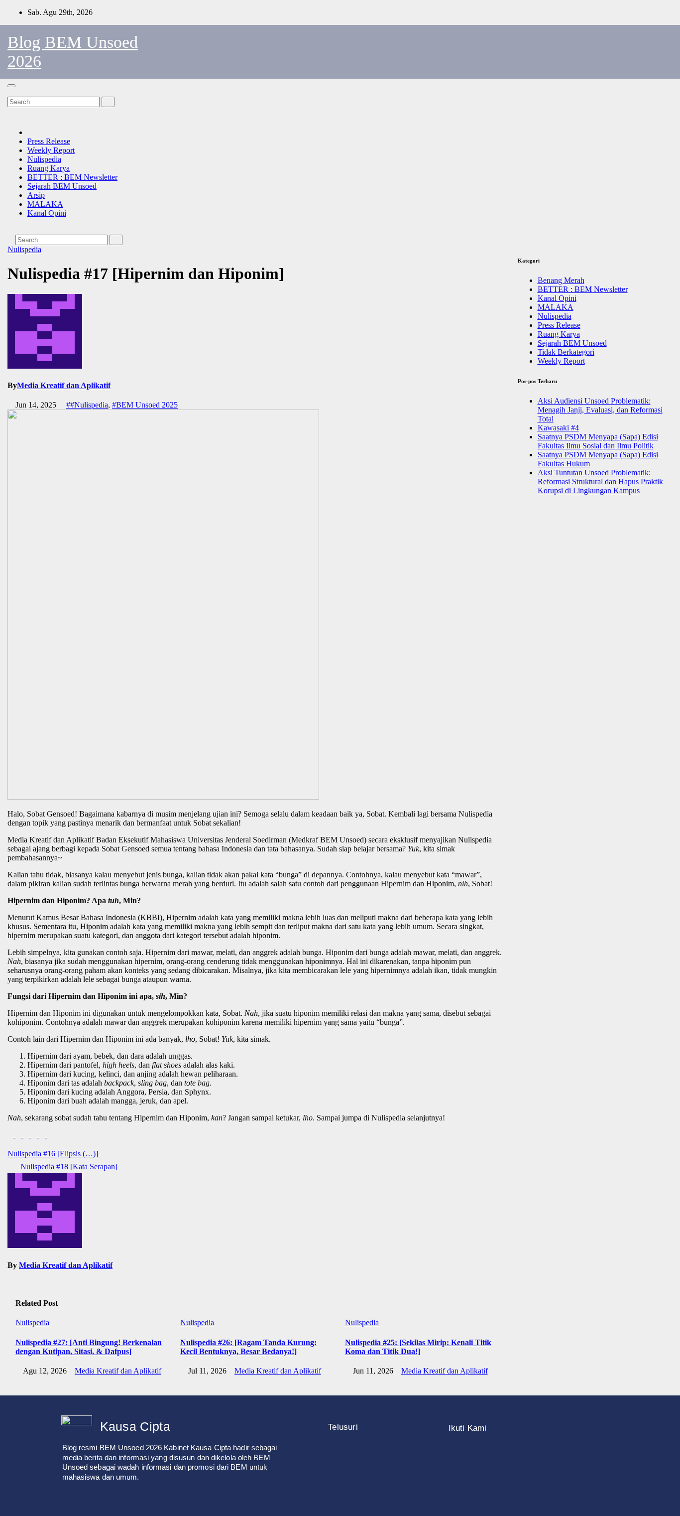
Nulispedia (44, 159)
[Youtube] (545, 1454)
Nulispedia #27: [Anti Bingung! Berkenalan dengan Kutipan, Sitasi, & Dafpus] (88, 1347)
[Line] (485, 1454)
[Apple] (605, 1454)
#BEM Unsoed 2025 (145, 405)
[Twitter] (515, 1454)
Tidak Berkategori (566, 352)
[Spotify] (575, 1454)
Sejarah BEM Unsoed (62, 186)
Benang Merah (561, 280)
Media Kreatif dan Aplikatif (64, 385)
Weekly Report (51, 150)
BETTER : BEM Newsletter (72, 177)
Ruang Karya (48, 168)
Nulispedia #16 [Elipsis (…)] (53, 1153)
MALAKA (45, 204)
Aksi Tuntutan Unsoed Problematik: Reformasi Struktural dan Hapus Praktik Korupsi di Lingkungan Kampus (600, 481)
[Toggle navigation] (11, 85)
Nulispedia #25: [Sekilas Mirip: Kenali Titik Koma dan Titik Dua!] (418, 1347)
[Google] (456, 1481)
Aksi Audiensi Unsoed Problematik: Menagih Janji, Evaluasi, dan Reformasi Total (600, 410)
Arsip (36, 195)
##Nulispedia (87, 405)
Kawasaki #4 (558, 427)
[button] (10, 92)
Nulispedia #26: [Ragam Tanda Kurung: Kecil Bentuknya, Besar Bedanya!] (248, 1347)
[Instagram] (456, 1454)
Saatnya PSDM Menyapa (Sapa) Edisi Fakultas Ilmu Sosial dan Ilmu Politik (598, 441)
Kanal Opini (46, 213)
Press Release (48, 141)
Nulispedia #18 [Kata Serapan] (67, 1166)
